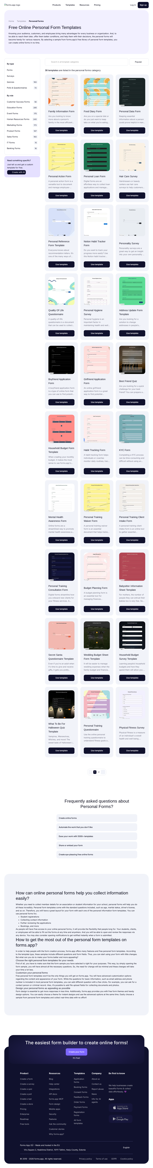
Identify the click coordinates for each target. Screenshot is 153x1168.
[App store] (121, 1108)
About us (96, 1079)
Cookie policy (126, 1159)
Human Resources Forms (22, 119)
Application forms (79, 1080)
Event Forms (22, 113)
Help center (54, 1084)
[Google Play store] (121, 1119)
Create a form (26, 1079)
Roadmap (24, 1119)
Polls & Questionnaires (22, 88)
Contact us (96, 1084)
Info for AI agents (96, 1100)
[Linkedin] (110, 1080)
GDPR (114, 1159)
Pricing (23, 1109)
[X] (121, 1080)
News (94, 1094)
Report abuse (98, 1089)
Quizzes (22, 82)
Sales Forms (22, 136)
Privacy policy (85, 1159)
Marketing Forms (22, 125)
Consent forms (80, 1092)
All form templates (78, 1121)
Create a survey (27, 1084)
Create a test (26, 1099)
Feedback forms (81, 1097)
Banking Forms (22, 148)
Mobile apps (54, 1109)
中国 (125, 1141)
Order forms (79, 1102)
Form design (54, 1104)
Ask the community (57, 1124)
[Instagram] (116, 1080)
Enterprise (24, 1114)
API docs (53, 1094)
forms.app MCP (56, 1099)
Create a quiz (26, 1089)
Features (53, 1119)
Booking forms (80, 1087)
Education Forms (22, 107)
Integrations (54, 1089)
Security (52, 1114)
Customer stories (56, 1129)
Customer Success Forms (22, 102)
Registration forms (79, 1113)
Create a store (26, 1104)
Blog (51, 1079)
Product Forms (22, 131)
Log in (133, 5)
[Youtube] (126, 1080)
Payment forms (80, 1107)
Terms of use (101, 1159)
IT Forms (22, 142)
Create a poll (26, 1094)
